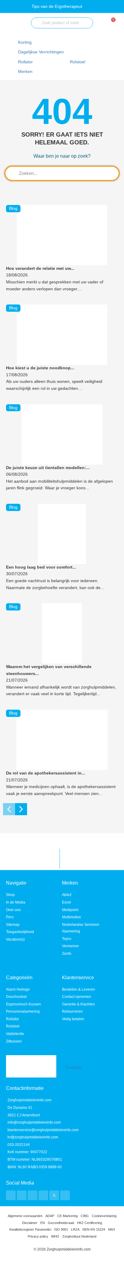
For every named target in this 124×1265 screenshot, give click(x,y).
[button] (44, 52)
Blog (13, 208)
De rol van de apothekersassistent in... (45, 773)
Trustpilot (73, 1067)
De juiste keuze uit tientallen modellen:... (48, 467)
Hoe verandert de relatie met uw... (40, 268)
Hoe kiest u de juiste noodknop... (40, 368)
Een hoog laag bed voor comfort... (41, 567)
